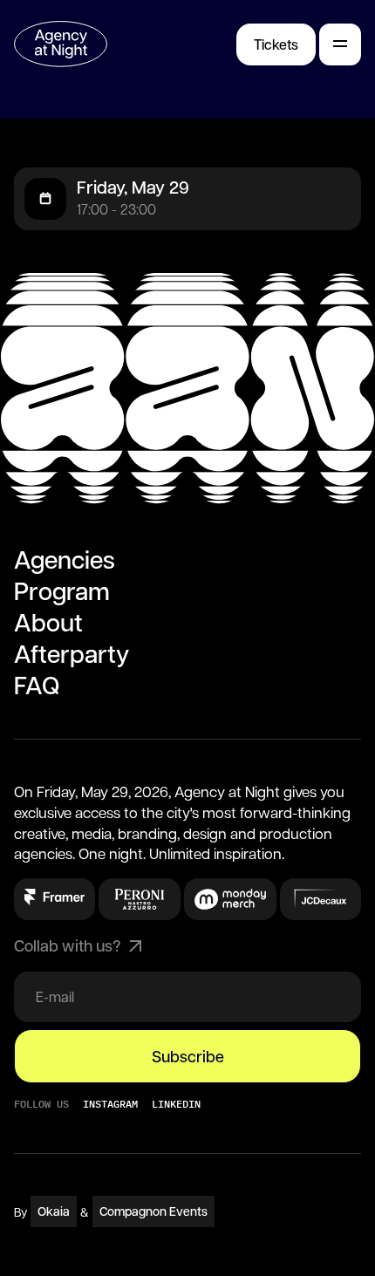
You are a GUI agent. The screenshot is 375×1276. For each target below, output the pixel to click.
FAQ (36, 684)
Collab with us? (67, 945)
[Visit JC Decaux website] (321, 899)
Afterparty (71, 653)
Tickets (276, 44)
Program (62, 590)
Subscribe (188, 1056)
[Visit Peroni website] (54, 897)
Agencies (64, 559)
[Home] (60, 44)
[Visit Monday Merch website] (230, 899)
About (48, 621)
